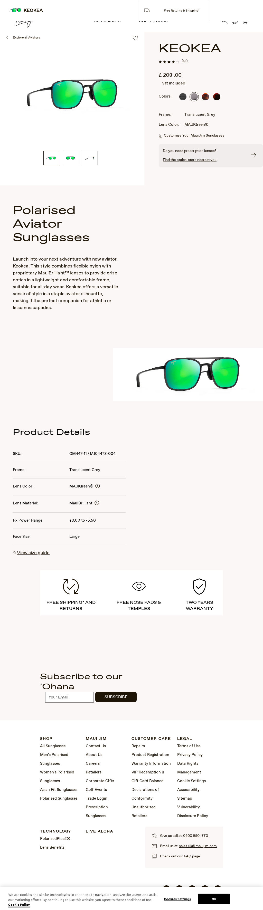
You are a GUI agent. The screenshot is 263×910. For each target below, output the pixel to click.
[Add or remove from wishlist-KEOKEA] (135, 38)
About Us (94, 755)
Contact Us (96, 746)
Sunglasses (107, 21)
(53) (184, 61)
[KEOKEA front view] (70, 158)
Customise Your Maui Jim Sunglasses (194, 135)
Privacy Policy (190, 755)
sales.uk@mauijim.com (198, 846)
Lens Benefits (52, 847)
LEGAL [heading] (184, 739)
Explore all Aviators (26, 38)
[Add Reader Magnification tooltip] (97, 486)
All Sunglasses (52, 746)
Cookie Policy (19, 905)
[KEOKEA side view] (90, 158)
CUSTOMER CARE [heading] (151, 739)
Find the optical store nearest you (190, 160)
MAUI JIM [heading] (96, 739)
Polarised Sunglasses (59, 798)
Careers (93, 763)
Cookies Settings (177, 899)
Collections (153, 21)
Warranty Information (151, 763)
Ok (214, 899)
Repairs (138, 746)
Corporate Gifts (100, 781)
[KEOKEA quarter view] (51, 158)
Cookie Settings (191, 781)
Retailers (93, 772)
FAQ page (192, 856)
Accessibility (188, 789)
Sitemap (184, 798)
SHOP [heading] (46, 739)
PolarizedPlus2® (55, 838)
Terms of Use (189, 746)
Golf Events (96, 789)
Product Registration (150, 755)
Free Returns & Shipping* (182, 11)
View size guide (33, 553)
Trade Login (96, 798)
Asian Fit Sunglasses (58, 789)
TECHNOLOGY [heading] (55, 831)
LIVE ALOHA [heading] (99, 831)
